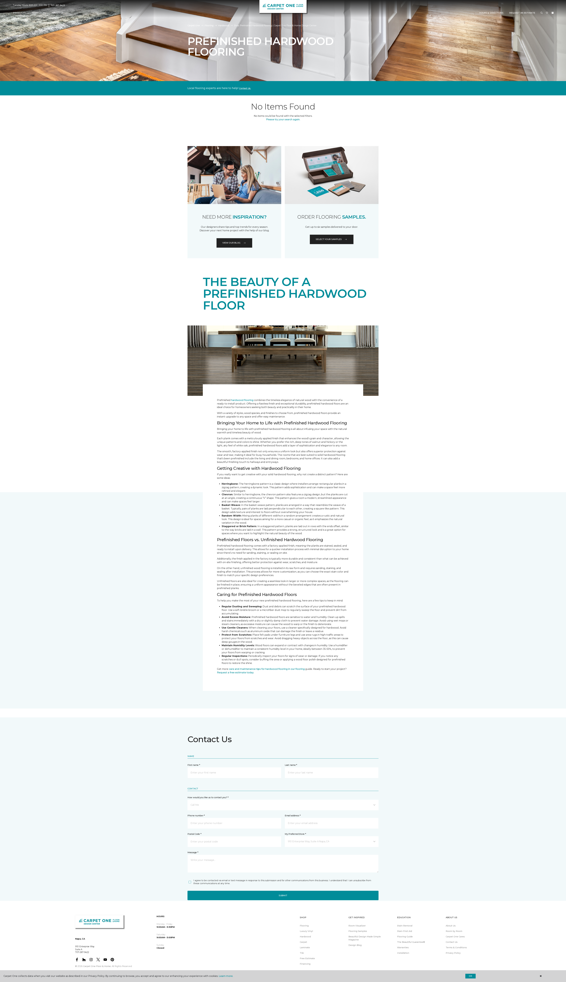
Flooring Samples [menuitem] (357, 931)
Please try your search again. (283, 119)
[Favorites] (547, 13)
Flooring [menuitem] (304, 925)
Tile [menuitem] (302, 953)
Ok (470, 976)
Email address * (293, 816)
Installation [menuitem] (403, 953)
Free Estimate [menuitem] (307, 958)
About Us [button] (57, 12)
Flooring (209, 25)
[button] (541, 13)
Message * (192, 852)
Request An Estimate (522, 12)
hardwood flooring (242, 400)
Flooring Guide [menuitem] (405, 936)
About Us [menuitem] (451, 925)
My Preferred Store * (295, 834)
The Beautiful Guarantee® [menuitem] (411, 942)
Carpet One (193, 25)
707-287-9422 (58, 5)
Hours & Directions (491, 12)
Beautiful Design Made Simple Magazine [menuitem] (364, 938)
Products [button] (19, 12)
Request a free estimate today (235, 672)
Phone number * (196, 816)
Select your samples (329, 239)
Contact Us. (245, 88)
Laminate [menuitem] (305, 947)
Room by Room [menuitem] (454, 931)
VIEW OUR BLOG (231, 242)
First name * (193, 765)
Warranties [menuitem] (403, 947)
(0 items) (553, 13)
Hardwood (223, 25)
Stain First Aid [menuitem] (404, 931)
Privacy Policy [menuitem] (453, 953)
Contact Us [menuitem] (452, 942)
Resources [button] (39, 12)
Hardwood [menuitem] (305, 936)
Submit (283, 895)
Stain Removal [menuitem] (404, 925)
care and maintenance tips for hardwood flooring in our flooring (267, 669)
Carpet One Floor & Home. (97, 966)
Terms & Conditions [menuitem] (456, 947)
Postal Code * (194, 834)
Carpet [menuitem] (303, 942)
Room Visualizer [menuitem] (357, 925)
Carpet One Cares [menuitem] (455, 936)
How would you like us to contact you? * (207, 797)
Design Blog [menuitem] (355, 945)
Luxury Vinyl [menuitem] (306, 931)
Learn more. (226, 976)
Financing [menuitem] (305, 964)
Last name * (291, 765)
